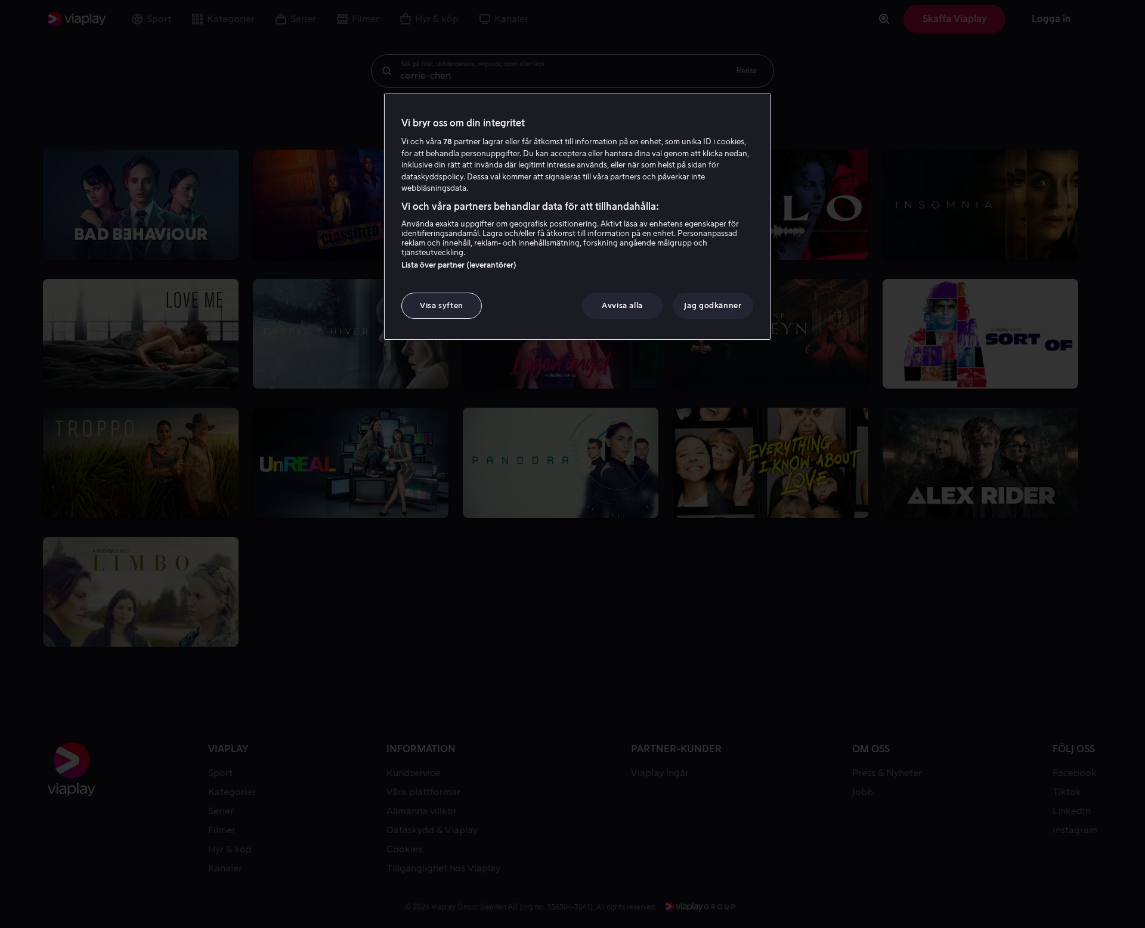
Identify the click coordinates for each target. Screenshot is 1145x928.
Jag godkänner (712, 305)
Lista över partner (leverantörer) (458, 265)
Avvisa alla (622, 305)
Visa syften (441, 305)
